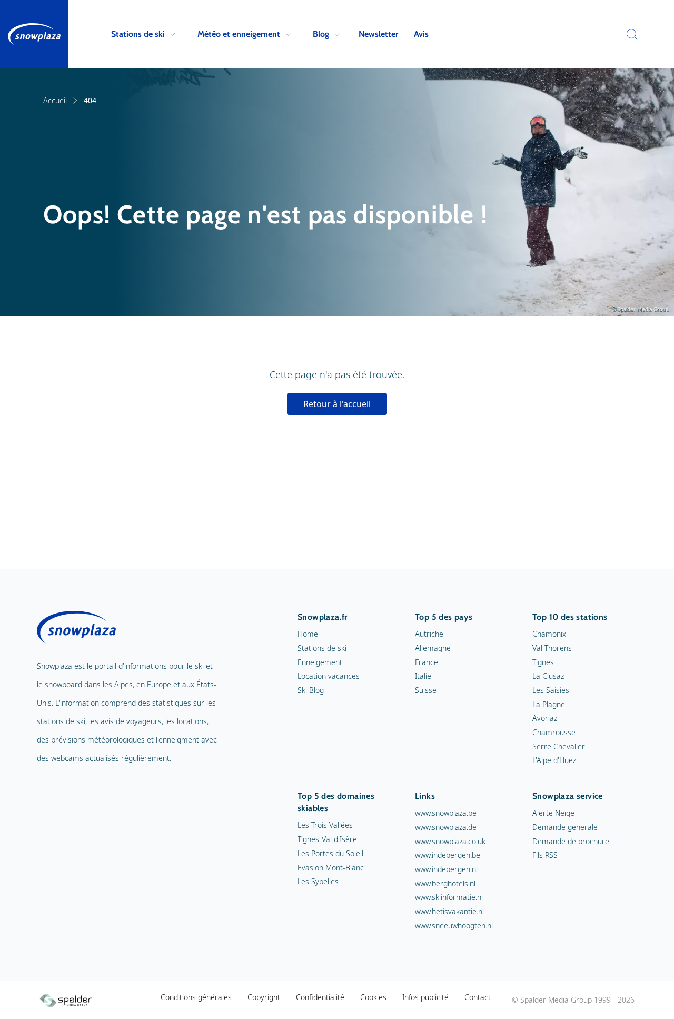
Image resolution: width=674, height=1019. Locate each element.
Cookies (373, 997)
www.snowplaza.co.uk (450, 841)
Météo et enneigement (238, 34)
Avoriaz (544, 718)
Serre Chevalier (558, 746)
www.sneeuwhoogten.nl (454, 926)
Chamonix (549, 634)
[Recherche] (629, 34)
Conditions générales (196, 997)
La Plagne (548, 704)
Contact (477, 997)
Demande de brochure (570, 841)
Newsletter (378, 34)
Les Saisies (550, 690)
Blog (321, 34)
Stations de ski (138, 34)
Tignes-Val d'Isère (327, 839)
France (426, 662)
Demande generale (565, 827)
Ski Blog (311, 690)
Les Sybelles (318, 881)
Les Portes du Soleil (330, 853)
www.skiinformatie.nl (449, 897)
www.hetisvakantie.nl (449, 911)
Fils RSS (545, 855)
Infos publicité (425, 997)
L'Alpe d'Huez (554, 760)
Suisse (426, 690)
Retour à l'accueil (337, 404)
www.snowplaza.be (446, 813)
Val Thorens (552, 648)
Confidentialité (320, 997)
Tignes (543, 662)
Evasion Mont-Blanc (331, 868)
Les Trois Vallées (325, 825)
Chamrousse (554, 732)
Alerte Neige (553, 813)
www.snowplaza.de (446, 827)
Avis (421, 34)
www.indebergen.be (447, 855)
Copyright (263, 997)
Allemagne (433, 648)
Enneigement (320, 662)
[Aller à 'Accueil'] (34, 34)
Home (308, 634)
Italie (423, 676)
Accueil (55, 100)
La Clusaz (548, 676)
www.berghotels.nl (445, 883)
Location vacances (329, 676)
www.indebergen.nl (446, 869)
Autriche (429, 634)
